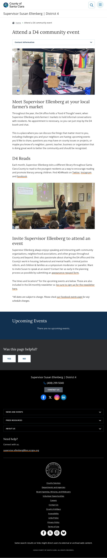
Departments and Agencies (53, 487)
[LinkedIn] (63, 397)
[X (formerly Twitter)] (50, 397)
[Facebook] (43, 397)
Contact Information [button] (24, 42)
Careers (53, 500)
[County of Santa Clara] (13, 5)
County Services (53, 483)
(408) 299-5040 (55, 383)
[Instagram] (57, 397)
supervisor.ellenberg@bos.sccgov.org (21, 450)
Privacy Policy (53, 522)
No (24, 358)
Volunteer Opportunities (53, 496)
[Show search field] (91, 5)
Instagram (86, 172)
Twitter (76, 172)
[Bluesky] (63, 533)
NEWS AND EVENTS (14, 412)
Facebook (22, 176)
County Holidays (53, 509)
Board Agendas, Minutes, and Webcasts (53, 492)
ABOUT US (10, 428)
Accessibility (53, 513)
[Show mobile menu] (100, 4)
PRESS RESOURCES (14, 420)
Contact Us (53, 389)
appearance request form (65, 272)
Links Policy (53, 518)
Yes (9, 358)
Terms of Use (53, 526)
